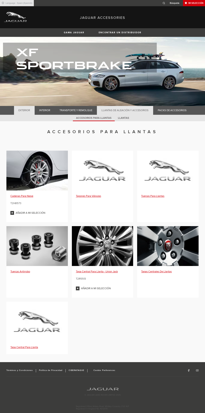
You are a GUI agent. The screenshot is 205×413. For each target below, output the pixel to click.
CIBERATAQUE (76, 370)
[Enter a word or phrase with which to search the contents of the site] (172, 3)
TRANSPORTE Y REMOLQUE (75, 110)
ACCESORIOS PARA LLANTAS (94, 118)
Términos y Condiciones (19, 370)
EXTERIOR (24, 110)
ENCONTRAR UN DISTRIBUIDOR (120, 32)
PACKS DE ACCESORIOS (172, 110)
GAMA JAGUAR (74, 32)
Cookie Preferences (104, 370)
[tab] (24, 110)
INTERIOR (44, 110)
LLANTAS (123, 118)
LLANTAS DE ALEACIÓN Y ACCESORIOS (125, 110)
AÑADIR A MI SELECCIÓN (30, 213)
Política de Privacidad (50, 370)
